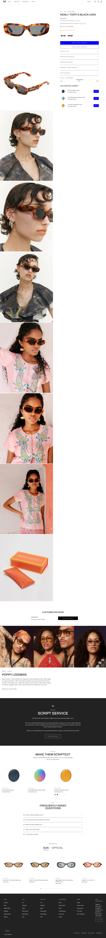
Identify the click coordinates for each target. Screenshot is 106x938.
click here (61, 757)
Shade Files (9, 934)
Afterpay (72, 20)
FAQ (5, 905)
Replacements (7, 914)
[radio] (63, 35)
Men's (23, 908)
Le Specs (5, 878)
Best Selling (25, 914)
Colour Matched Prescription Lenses (76, 97)
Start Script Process (79, 46)
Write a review (68, 618)
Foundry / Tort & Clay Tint (88, 880)
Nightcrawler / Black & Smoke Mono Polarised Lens (64, 881)
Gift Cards (79, 911)
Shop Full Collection (9, 688)
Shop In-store (80, 905)
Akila (60, 902)
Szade (60, 917)
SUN (65, 11)
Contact (6, 902)
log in (85, 23)
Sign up (81, 23)
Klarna (78, 20)
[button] (95, 1)
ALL (61, 11)
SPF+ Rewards (80, 914)
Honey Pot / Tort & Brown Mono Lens (12, 880)
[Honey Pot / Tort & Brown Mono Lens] (13, 865)
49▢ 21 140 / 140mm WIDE (68, 26)
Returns (6, 917)
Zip (75, 20)
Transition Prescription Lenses (75, 104)
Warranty (6, 911)
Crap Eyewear (62, 911)
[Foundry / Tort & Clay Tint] (92, 865)
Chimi (60, 908)
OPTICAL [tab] (57, 848)
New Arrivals (25, 911)
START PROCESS (52, 736)
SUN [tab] (46, 848)
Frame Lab (61, 914)
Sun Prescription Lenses (73, 90)
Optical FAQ (7, 908)
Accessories (80, 908)
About (78, 902)
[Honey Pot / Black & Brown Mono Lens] (40, 865)
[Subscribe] (101, 919)
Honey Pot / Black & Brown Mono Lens (38, 880)
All (23, 902)
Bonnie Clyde (62, 905)
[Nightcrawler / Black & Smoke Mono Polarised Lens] (66, 865)
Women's (24, 905)
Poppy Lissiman (71, 11)
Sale (23, 917)
